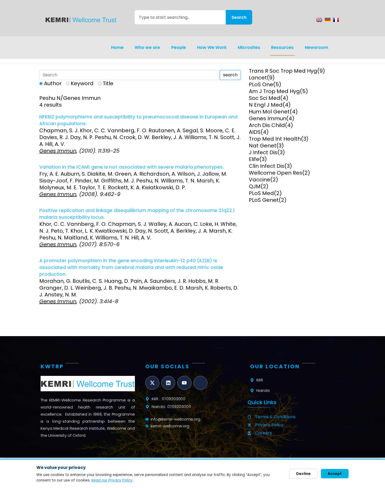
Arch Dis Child (267, 125)
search (230, 75)
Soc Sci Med (264, 98)
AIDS (255, 132)
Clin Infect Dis (266, 166)
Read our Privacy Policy (112, 480)
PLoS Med (261, 193)
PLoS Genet (264, 200)
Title (108, 83)
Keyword (82, 83)
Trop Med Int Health (275, 138)
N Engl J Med (266, 104)
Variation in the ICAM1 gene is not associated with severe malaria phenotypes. (131, 167)
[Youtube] (184, 383)
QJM (255, 186)
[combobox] (180, 17)
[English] (319, 20)
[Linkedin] (168, 383)
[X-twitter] (152, 383)
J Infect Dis (263, 152)
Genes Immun (267, 118)
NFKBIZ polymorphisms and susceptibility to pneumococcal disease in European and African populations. (138, 120)
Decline (303, 473)
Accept (335, 473)
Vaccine (259, 179)
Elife (254, 159)
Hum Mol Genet (269, 111)
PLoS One (261, 84)
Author (53, 83)
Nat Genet (262, 145)
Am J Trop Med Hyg (274, 91)
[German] (328, 20)
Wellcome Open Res (275, 172)
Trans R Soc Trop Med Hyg (283, 70)
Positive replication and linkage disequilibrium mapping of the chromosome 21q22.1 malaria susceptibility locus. (137, 213)
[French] (336, 20)
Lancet (258, 77)
